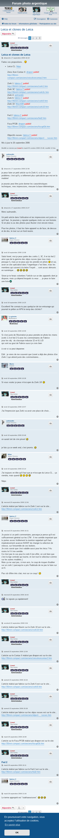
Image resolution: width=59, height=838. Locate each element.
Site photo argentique (36, 13)
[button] (39, 38)
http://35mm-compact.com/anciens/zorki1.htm (27, 86)
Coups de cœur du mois (50, 13)
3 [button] (36, 38)
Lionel (12, 43)
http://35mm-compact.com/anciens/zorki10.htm (28, 107)
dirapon (29, 72)
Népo (18, 66)
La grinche (13, 316)
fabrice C (19, 83)
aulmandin (19, 95)
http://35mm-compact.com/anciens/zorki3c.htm (28, 92)
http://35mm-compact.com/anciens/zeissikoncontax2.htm (27, 76)
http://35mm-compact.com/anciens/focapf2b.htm (28, 127)
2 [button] (33, 38)
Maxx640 (20, 104)
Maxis (12, 364)
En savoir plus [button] (12, 824)
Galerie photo (22, 13)
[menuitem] (5, 19)
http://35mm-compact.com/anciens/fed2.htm (26, 118)
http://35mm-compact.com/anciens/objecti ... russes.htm (32, 138)
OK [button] (17, 832)
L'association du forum (8, 11)
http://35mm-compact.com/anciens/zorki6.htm (27, 101)
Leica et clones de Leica (17, 29)
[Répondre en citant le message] (50, 45)
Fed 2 (4, 762)
